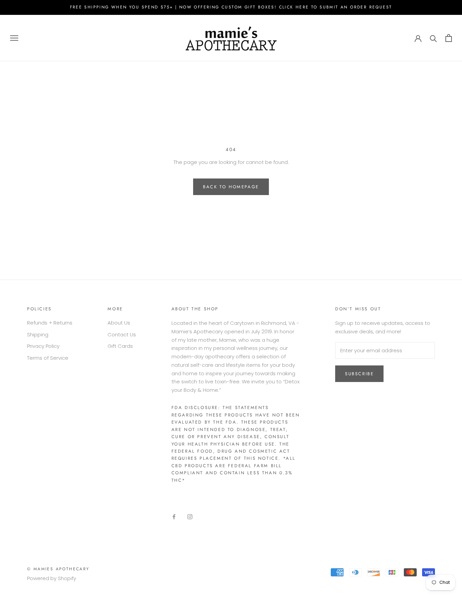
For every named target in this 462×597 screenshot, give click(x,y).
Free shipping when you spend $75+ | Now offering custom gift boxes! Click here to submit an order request (231, 7)
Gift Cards (120, 346)
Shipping (37, 334)
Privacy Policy (43, 346)
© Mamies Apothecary (58, 569)
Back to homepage (231, 187)
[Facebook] (174, 516)
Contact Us (122, 334)
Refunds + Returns (49, 322)
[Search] (433, 38)
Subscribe (359, 374)
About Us (119, 322)
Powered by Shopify (51, 578)
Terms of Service (47, 357)
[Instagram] (189, 516)
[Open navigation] (14, 38)
